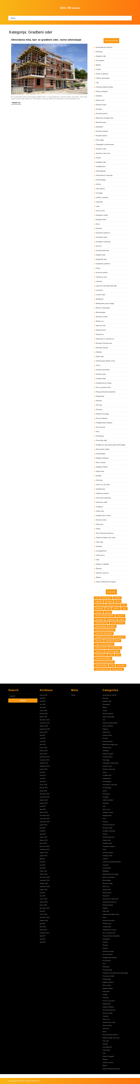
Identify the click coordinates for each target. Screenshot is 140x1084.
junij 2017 (43, 936)
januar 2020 (43, 905)
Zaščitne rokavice (102, 573)
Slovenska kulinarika (103, 498)
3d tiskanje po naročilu (104, 47)
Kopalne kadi (100, 255)
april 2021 (43, 868)
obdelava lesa (111, 619)
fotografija (99, 601)
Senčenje (99, 480)
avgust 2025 (43, 732)
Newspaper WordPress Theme (18, 1081)
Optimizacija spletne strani (105, 361)
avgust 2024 (43, 769)
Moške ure (100, 321)
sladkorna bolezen (101, 648)
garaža (117, 601)
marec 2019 (43, 914)
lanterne (107, 612)
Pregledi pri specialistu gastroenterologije (110, 445)
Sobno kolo (100, 511)
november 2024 (44, 760)
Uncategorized (101, 551)
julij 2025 (42, 735)
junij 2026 (43, 701)
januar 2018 (43, 929)
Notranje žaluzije (102, 347)
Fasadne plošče (101, 135)
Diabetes (99, 96)
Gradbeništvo (101, 166)
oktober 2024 (44, 763)
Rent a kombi (100, 462)
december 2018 (44, 917)
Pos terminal (100, 427)
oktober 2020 (44, 883)
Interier (98, 184)
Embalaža (99, 127)
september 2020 (45, 886)
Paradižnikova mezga (103, 383)
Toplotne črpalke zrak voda (105, 537)
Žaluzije (99, 568)
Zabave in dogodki (102, 564)
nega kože (120, 615)
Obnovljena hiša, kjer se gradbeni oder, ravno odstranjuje (46, 39)
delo (97, 598)
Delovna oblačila (102, 91)
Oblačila (99, 352)
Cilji (97, 82)
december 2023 (44, 794)
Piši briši (99, 405)
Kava (98, 224)
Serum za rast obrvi (103, 484)
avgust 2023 (43, 803)
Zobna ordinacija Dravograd (106, 582)
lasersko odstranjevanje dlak (104, 615)
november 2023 (44, 797)
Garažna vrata (101, 149)
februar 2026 (44, 713)
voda (111, 665)
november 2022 (44, 818)
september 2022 (45, 821)
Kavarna (99, 228)
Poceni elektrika (101, 418)
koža (124, 608)
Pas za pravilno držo (103, 387)
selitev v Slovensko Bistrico (104, 644)
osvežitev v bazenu (117, 623)
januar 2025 (43, 754)
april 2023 (43, 809)
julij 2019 (42, 911)
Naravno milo (100, 325)
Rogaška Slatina (102, 467)
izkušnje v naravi (113, 605)
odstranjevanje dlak (102, 623)
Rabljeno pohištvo (102, 458)
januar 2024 (43, 791)
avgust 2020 (43, 889)
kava (123, 605)
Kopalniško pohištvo (103, 263)
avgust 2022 (43, 825)
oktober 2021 (44, 852)
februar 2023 (44, 812)
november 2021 (44, 849)
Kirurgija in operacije (103, 241)
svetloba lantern (100, 655)
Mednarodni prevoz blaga (105, 303)
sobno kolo (99, 651)
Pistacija (99, 409)
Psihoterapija (100, 453)
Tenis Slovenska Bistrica (105, 533)
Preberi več (16, 103)
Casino (98, 69)
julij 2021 (42, 859)
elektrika (117, 598)
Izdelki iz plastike (102, 197)
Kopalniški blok (101, 259)
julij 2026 (42, 698)
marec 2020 (43, 899)
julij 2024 (42, 772)
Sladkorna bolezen (102, 493)
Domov (13, 18)
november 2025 (44, 723)
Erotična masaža (102, 131)
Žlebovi (98, 577)
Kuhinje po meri (101, 277)
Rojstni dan (100, 471)
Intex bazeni (100, 188)
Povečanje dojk (101, 440)
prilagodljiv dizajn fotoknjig (104, 637)
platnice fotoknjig (101, 626)
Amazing (99, 51)
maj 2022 (42, 831)
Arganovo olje (101, 56)
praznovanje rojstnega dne (104, 633)
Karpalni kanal (101, 219)
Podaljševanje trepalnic (104, 422)
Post (97, 431)
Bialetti (98, 65)
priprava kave (119, 637)
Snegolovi (99, 506)
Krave (98, 268)
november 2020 (44, 880)
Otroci (98, 365)
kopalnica (116, 608)
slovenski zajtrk (115, 648)
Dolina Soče (100, 100)
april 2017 (43, 942)
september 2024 (45, 766)
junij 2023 (43, 806)
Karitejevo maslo (102, 215)
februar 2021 (44, 874)
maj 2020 (42, 896)
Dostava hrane (101, 104)
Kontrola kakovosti (102, 250)
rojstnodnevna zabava (112, 640)
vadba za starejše (101, 665)
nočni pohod (99, 619)
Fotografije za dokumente (105, 144)
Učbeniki (99, 546)
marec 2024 (43, 784)
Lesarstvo (99, 290)
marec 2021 (43, 871)
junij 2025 (43, 738)
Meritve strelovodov (103, 308)
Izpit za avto (100, 210)
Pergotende (100, 396)
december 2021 (44, 846)
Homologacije (101, 171)
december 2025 (44, 720)
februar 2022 (44, 840)
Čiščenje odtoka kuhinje (104, 87)
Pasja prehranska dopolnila (105, 392)
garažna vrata (100, 605)
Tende (98, 529)
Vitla (97, 559)
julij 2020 (42, 892)
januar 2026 (43, 717)
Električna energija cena (104, 118)
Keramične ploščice (103, 233)
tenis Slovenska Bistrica (103, 658)
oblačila (121, 619)
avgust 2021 (43, 855)
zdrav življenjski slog (102, 669)
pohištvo (112, 626)
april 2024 (43, 781)
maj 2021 (42, 865)
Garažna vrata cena (103, 153)
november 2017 (44, 933)
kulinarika (98, 612)
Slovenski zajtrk (101, 502)
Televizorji (99, 524)
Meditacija (99, 299)
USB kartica (100, 555)
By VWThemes (35, 1081)
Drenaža (99, 109)
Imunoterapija (101, 180)
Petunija (99, 400)
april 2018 (43, 926)
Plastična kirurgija (102, 414)
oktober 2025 (44, 726)
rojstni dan (99, 640)
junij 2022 (43, 828)
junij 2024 (43, 775)
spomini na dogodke (112, 651)
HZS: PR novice (70, 7)
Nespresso (100, 334)
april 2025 (43, 744)
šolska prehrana (117, 669)
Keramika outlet (101, 237)
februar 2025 (44, 750)
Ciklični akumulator (103, 78)
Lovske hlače (100, 294)
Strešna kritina (101, 520)
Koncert (99, 246)
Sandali (98, 476)
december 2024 (44, 757)
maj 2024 (42, 778)
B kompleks (100, 60)
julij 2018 (42, 923)
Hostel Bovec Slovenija (104, 175)
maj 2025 (42, 741)
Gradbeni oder (101, 162)
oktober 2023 (44, 800)
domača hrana (106, 598)
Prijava (73, 695)
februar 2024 (44, 787)
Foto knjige (100, 140)
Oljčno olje (100, 356)
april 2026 (43, 707)
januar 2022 (43, 843)
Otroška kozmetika (103, 369)
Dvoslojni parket (102, 113)
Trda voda (99, 542)
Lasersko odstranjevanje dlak (106, 286)
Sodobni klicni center (103, 515)
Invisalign (99, 193)
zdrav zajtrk (121, 665)
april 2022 (43, 834)
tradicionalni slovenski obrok (104, 662)
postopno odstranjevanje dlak (105, 630)
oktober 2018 (44, 920)
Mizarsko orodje (101, 316)
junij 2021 (43, 862)
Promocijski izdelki (102, 449)
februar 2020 (44, 902)
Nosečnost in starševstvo (105, 339)
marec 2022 (43, 837)
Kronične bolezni (102, 272)
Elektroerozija (101, 122)
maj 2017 (42, 939)
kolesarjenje (99, 608)
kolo (108, 608)
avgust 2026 (43, 695)
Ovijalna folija (101, 378)
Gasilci (98, 157)
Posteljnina (100, 436)
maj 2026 (42, 704)
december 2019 (44, 908)
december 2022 (44, 815)
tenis (117, 655)
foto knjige (108, 601)
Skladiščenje (100, 489)
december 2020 (44, 877)
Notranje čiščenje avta (104, 343)
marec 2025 (43, 747)
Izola (97, 206)
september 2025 (45, 729)
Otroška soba (101, 374)
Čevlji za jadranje (102, 74)
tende (111, 655)
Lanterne (99, 281)
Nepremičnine (101, 330)
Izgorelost (99, 202)
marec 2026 (43, 710)
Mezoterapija (100, 312)
